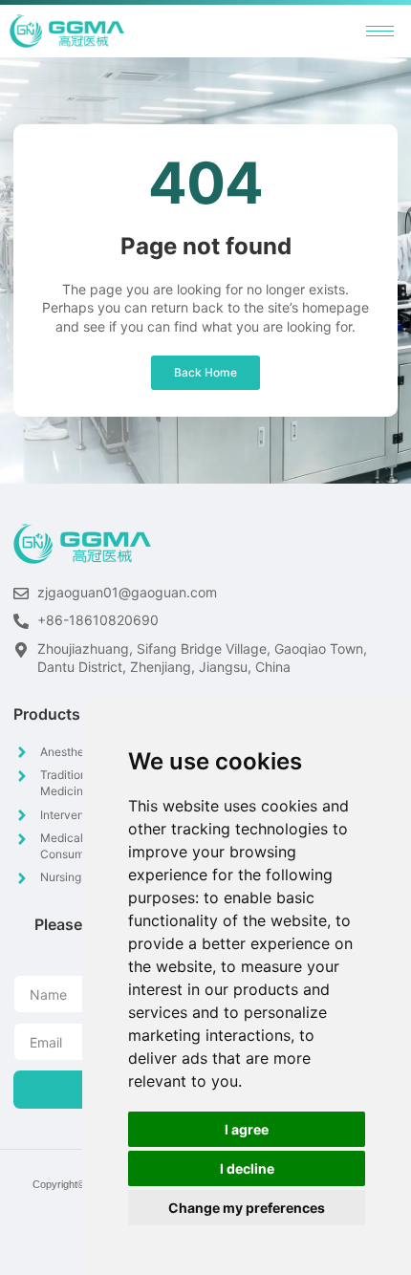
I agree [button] (247, 1129)
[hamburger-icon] (379, 31)
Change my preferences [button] (246, 1207)
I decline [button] (247, 1168)
